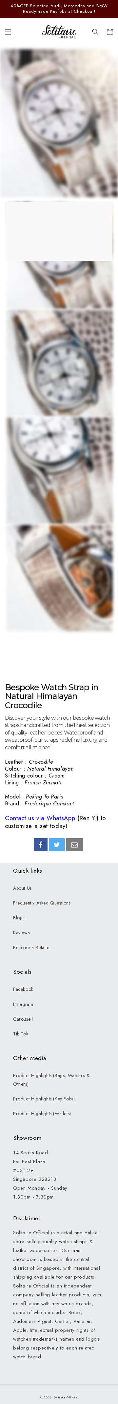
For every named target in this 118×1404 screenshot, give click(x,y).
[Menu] (8, 32)
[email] (74, 844)
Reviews (21, 932)
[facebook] (41, 844)
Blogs (19, 917)
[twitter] (57, 844)
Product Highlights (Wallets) (42, 1113)
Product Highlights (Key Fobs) (44, 1099)
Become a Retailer (32, 947)
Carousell (23, 1019)
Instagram (23, 1004)
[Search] (95, 32)
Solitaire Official (66, 1397)
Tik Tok (20, 1034)
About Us (22, 888)
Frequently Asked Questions (42, 903)
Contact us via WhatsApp (40, 818)
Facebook (23, 989)
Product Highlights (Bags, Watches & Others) (51, 1079)
